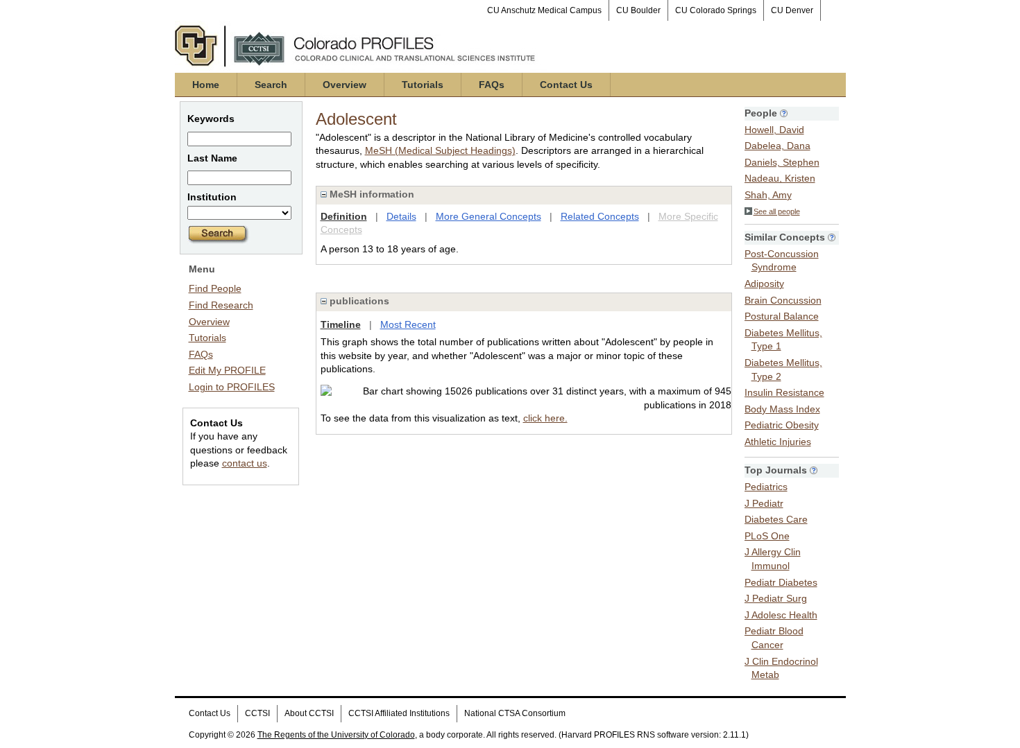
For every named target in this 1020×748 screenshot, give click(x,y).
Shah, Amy (768, 194)
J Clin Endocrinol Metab (781, 668)
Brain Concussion (783, 300)
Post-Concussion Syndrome (782, 260)
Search (271, 84)
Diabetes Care (776, 519)
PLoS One (767, 535)
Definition (344, 216)
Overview (344, 84)
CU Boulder (638, 10)
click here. (545, 418)
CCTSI (257, 713)
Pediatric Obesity (782, 424)
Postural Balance (782, 316)
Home (205, 84)
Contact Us (566, 84)
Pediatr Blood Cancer (774, 637)
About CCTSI (309, 713)
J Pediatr (764, 503)
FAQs (491, 84)
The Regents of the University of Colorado (336, 735)
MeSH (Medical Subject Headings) (440, 150)
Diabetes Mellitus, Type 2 (783, 369)
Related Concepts (600, 216)
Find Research (221, 305)
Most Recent (408, 324)
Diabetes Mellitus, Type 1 (783, 339)
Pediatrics (766, 486)
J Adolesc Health (781, 614)
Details (401, 216)
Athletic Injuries (778, 441)
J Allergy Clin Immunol (773, 558)
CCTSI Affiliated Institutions (399, 713)
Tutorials (422, 84)
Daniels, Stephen (782, 162)
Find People (215, 288)
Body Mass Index (782, 409)
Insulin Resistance (784, 392)
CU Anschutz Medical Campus (544, 10)
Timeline (341, 324)
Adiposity (764, 283)
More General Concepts (488, 216)
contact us (244, 463)
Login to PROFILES (232, 386)
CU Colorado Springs (715, 10)
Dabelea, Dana (777, 145)
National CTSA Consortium (515, 713)
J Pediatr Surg (776, 598)
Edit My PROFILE (227, 370)
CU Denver (792, 10)
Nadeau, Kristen (780, 178)
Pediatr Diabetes (781, 582)
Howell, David (774, 129)
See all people (777, 211)
